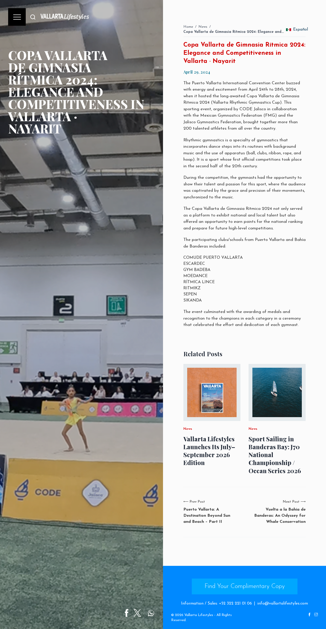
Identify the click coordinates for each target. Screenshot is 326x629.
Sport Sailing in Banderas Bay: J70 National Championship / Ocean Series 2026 (275, 455)
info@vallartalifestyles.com (282, 603)
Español (299, 30)
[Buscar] (33, 17)
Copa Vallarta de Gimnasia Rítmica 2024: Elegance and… (233, 32)
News (202, 27)
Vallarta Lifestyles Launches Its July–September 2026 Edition (209, 451)
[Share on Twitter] (137, 613)
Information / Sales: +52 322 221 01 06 (216, 603)
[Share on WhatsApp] (151, 613)
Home (188, 27)
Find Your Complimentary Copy (245, 586)
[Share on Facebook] (126, 613)
